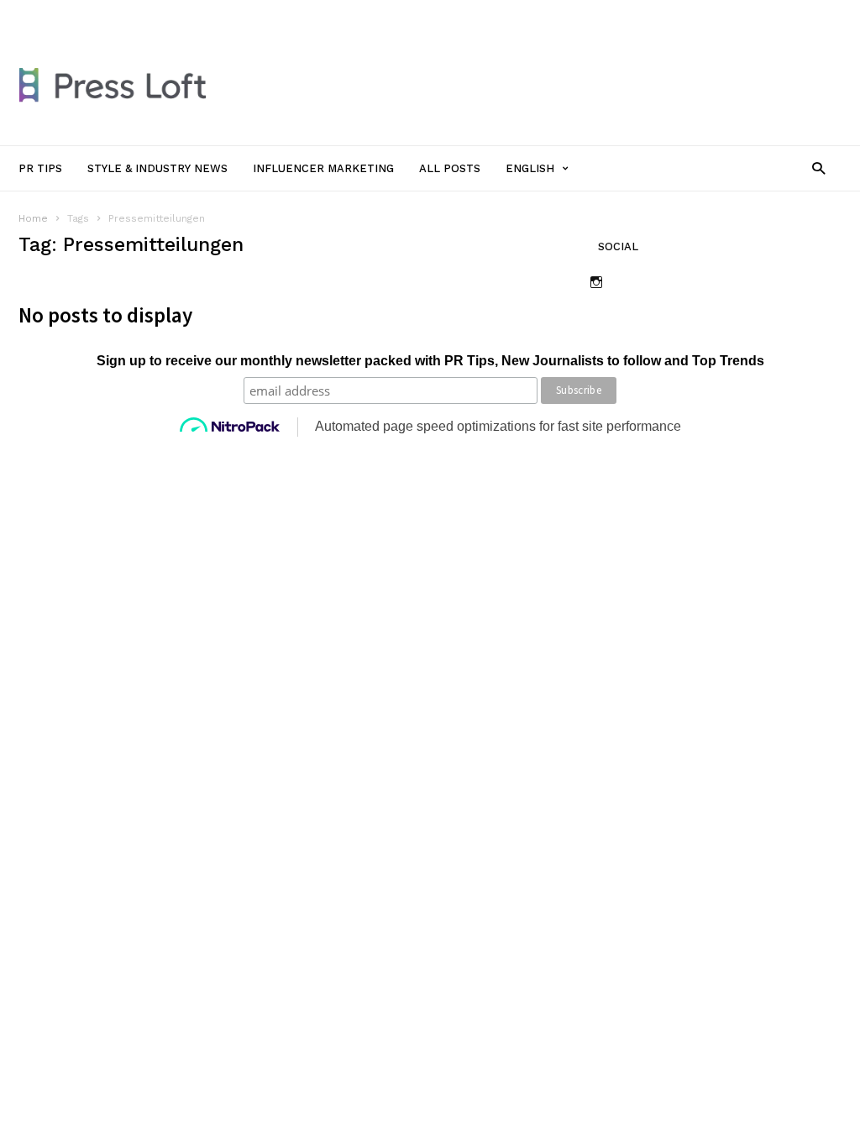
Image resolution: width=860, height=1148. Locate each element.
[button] (818, 168)
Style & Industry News (208, 14)
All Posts (423, 14)
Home (33, 218)
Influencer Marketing (332, 14)
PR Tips (117, 14)
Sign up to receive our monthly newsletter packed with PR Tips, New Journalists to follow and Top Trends (430, 361)
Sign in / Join (50, 14)
